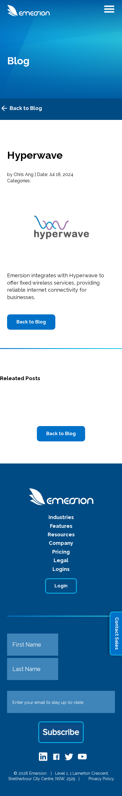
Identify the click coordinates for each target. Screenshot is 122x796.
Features (61, 526)
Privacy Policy (101, 778)
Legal (61, 560)
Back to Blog (26, 108)
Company (61, 543)
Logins (61, 569)
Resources (61, 534)
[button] (109, 11)
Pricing (61, 552)
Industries (61, 517)
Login (61, 585)
